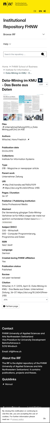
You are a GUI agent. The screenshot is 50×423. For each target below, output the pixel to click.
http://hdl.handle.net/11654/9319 (20, 184)
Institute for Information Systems (19, 69)
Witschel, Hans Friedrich (14, 139)
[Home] (15, 4)
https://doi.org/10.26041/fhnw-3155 (22, 188)
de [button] (35, 11)
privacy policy (17, 419)
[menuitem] (25, 34)
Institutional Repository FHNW (20, 23)
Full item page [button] (11, 306)
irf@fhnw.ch (15, 351)
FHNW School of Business (24, 66)
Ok (44, 418)
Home (5, 66)
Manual (9, 384)
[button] (44, 11)
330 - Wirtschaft (10, 230)
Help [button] (6, 44)
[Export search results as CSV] (40, 80)
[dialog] (25, 415)
